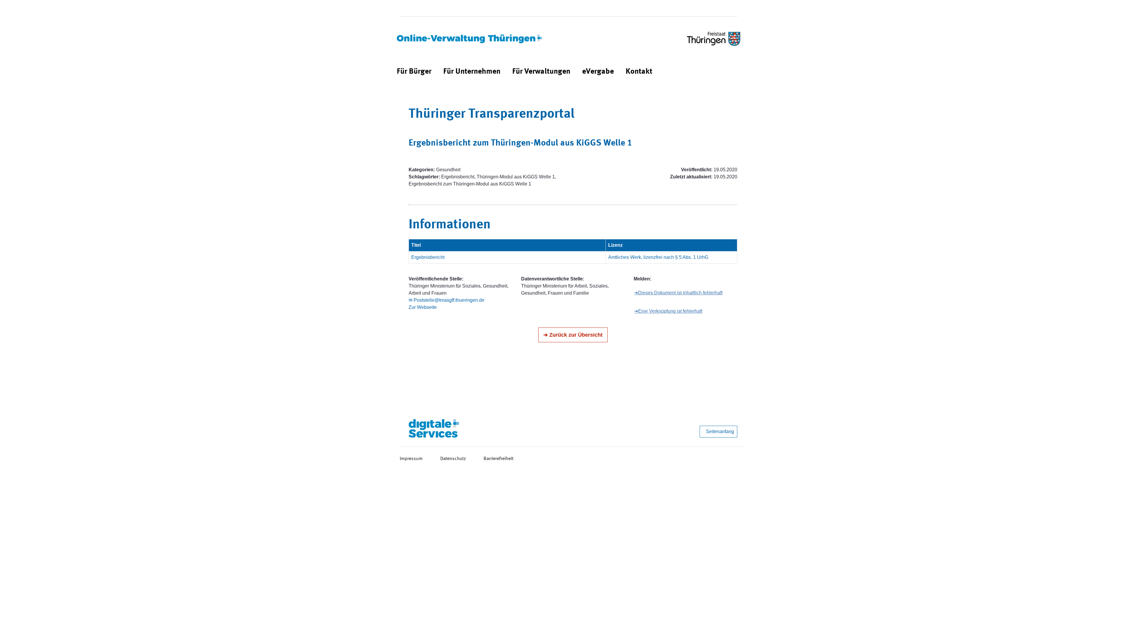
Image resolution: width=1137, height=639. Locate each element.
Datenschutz (453, 458)
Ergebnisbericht (427, 257)
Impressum (411, 458)
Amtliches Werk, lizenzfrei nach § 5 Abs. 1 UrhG (658, 257)
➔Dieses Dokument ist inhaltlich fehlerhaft (678, 292)
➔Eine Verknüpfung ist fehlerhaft (668, 311)
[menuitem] (414, 72)
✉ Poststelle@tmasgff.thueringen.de (446, 300)
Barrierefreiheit (498, 458)
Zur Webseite (423, 307)
